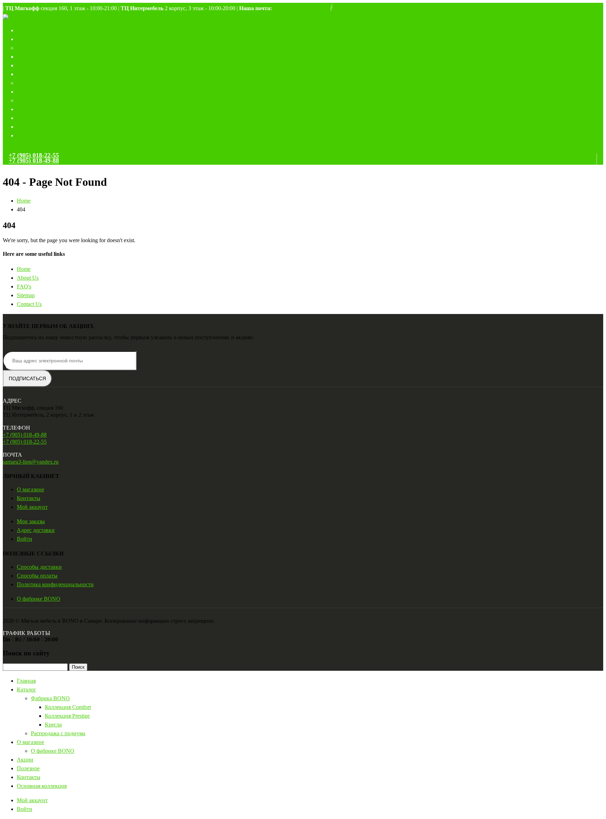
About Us (28, 278)
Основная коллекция (310, 135)
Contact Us (29, 304)
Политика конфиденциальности (55, 584)
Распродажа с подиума (309, 83)
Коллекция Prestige (309, 65)
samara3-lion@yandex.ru (301, 8)
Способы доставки (39, 567)
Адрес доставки (36, 530)
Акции (310, 109)
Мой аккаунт (32, 507)
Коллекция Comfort (310, 57)
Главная (309, 30)
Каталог (307, 39)
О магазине (307, 92)
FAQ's (24, 286)
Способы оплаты (37, 576)
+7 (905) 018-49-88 (34, 160)
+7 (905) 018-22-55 (34, 155)
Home (24, 269)
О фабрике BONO (310, 100)
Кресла (309, 74)
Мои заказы (31, 521)
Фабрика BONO (311, 48)
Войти (24, 539)
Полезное (309, 118)
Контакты (310, 127)
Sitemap (26, 295)
